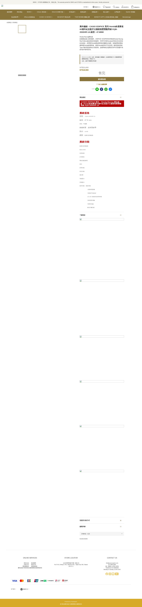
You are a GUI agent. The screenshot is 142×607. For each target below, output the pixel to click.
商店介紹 (26, 563)
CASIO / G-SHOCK (45, 17)
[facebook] (101, 89)
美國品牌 (94, 12)
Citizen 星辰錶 (41, 12)
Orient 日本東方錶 (57, 12)
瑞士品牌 (106, 12)
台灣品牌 (117, 12)
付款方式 (26, 564)
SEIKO (29, 12)
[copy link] (110, 89)
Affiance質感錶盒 (29, 17)
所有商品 (19, 12)
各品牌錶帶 (14, 17)
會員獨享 (9, 12)
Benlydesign (127, 17)
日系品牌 (72, 12)
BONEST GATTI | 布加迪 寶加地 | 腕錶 (106, 17)
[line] (97, 89)
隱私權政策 (26, 566)
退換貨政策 (34, 566)
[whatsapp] (106, 89)
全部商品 (9, 22)
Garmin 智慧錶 (130, 12)
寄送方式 (33, 564)
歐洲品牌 (83, 12)
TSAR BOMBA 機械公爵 (82, 17)
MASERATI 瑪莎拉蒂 (63, 17)
